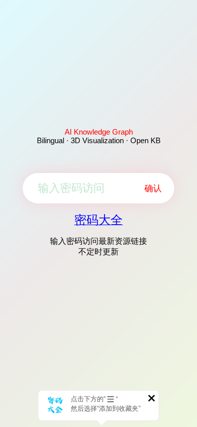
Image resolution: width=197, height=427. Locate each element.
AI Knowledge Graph (99, 131)
